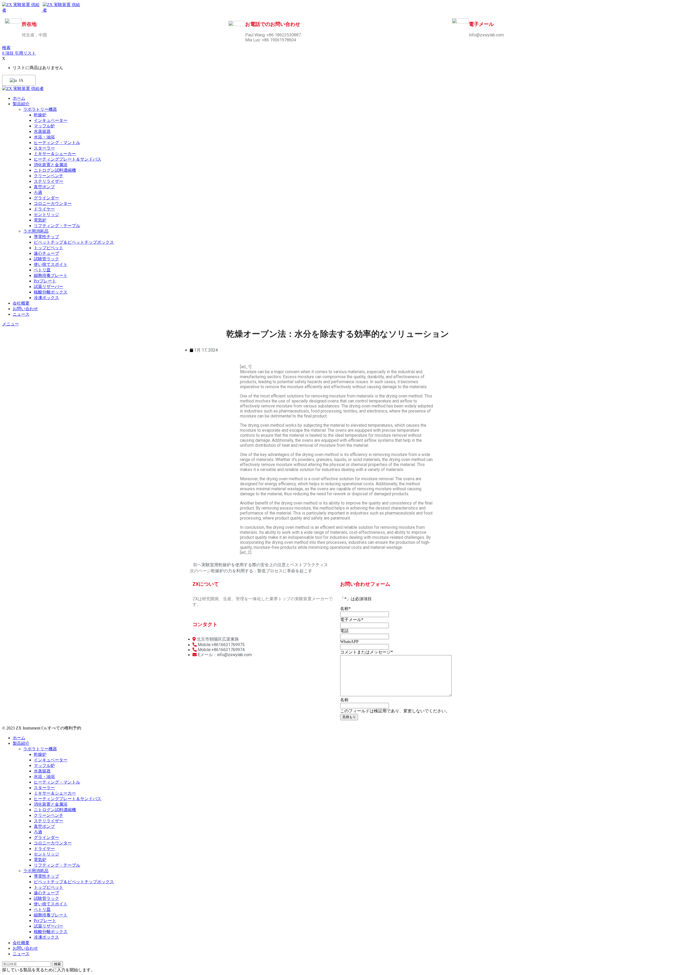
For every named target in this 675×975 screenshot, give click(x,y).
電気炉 (40, 220)
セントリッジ (46, 214)
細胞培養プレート (51, 275)
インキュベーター (51, 120)
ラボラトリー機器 (40, 109)
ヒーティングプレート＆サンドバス (67, 159)
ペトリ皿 (42, 270)
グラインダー (46, 198)
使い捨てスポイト (51, 264)
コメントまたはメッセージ (366, 652)
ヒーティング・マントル (57, 142)
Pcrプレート (45, 281)
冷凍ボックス (46, 297)
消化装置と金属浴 (51, 164)
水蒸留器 (42, 131)
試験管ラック (46, 259)
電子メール (351, 619)
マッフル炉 (44, 126)
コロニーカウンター (53, 203)
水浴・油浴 (44, 137)
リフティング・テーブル (57, 225)
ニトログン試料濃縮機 (55, 170)
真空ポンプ (44, 187)
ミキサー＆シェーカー (55, 153)
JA (20, 80)
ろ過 (38, 192)
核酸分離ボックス (51, 292)
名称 (345, 608)
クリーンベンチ (48, 176)
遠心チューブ (46, 253)
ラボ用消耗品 (36, 231)
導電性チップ (46, 236)
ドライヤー (44, 209)
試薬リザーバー (48, 286)
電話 (344, 630)
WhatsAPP (349, 641)
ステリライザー (48, 181)
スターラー (44, 148)
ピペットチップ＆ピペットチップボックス (74, 242)
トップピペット (48, 248)
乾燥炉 (40, 115)
